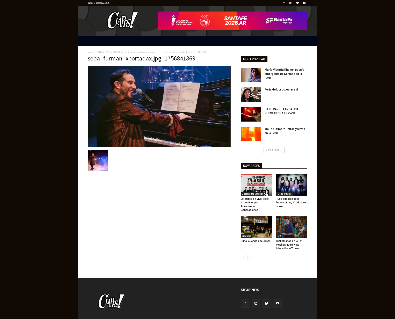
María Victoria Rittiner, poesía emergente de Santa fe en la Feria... (284, 74)
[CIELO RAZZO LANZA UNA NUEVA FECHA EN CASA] (251, 114)
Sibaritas (246, 235)
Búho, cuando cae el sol (255, 240)
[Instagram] (291, 3)
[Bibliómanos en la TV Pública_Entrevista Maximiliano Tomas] (292, 227)
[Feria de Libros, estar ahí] (251, 94)
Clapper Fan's (285, 193)
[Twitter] (297, 3)
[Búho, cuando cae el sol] (256, 227)
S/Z (279, 235)
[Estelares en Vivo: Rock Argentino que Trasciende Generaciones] (256, 185)
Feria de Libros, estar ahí (281, 89)
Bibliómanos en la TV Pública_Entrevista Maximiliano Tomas (289, 244)
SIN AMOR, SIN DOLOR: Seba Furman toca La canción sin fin (128, 51)
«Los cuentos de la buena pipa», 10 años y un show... (291, 202)
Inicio (90, 51)
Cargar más (272, 149)
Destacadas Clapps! (252, 193)
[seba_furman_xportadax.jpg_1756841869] (159, 145)
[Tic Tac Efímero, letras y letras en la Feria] (251, 134)
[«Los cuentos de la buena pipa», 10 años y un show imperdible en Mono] (292, 185)
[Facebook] (284, 3)
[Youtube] (304, 3)
